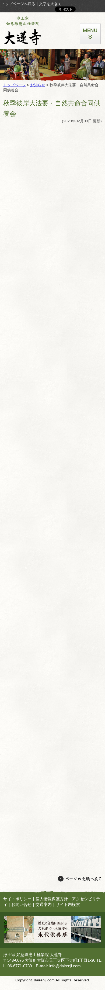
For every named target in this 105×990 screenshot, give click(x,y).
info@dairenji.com (65, 966)
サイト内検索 (68, 904)
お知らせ (37, 85)
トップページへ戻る (18, 4)
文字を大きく (50, 4)
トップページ (14, 85)
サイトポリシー (17, 898)
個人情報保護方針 (52, 898)
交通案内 (44, 904)
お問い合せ (21, 904)
